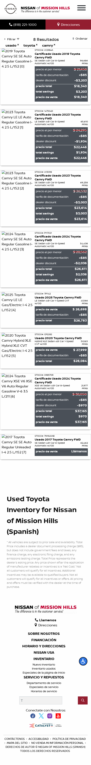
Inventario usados (44, 668)
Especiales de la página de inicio (44, 672)
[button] (83, 661)
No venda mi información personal (57, 743)
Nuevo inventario (44, 664)
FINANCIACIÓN (43, 640)
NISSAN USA (44, 653)
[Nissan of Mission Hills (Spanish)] (37, 9)
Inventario (43, 659)
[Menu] (81, 8)
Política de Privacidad (69, 739)
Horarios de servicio (44, 691)
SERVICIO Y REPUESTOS (44, 677)
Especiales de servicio (43, 687)
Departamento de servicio (44, 683)
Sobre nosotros (44, 634)
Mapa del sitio (17, 743)
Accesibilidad (39, 739)
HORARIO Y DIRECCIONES (43, 646)
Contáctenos (14, 739)
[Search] (83, 700)
